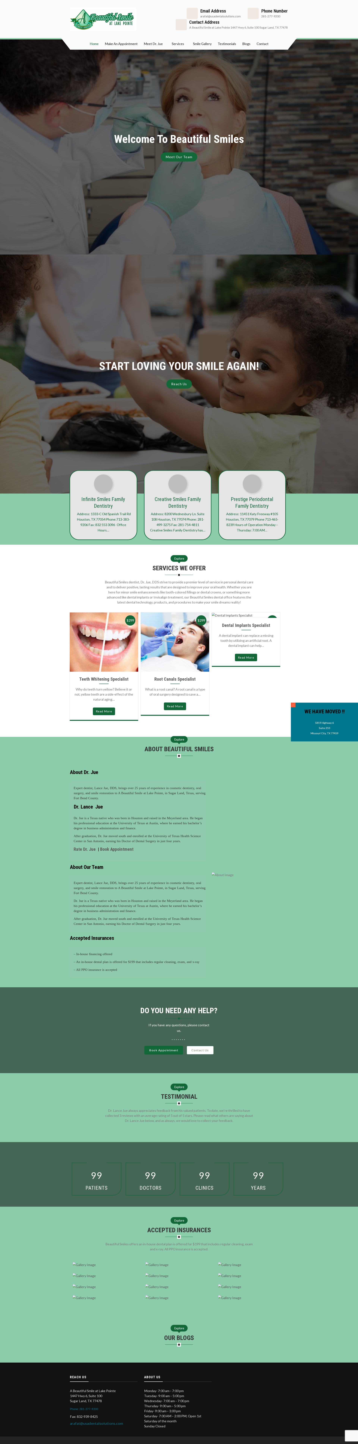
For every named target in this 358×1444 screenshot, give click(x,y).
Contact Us (200, 1050)
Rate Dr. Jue (85, 849)
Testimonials (227, 44)
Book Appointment (117, 849)
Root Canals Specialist (175, 679)
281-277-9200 (270, 16)
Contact (262, 44)
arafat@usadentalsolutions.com (96, 1423)
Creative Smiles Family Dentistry (178, 502)
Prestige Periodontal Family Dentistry (252, 502)
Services (178, 44)
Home (94, 44)
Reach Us (179, 384)
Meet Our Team (179, 157)
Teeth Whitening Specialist (103, 679)
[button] (293, 704)
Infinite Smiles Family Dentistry (103, 502)
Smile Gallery (202, 44)
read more (104, 711)
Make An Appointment (121, 44)
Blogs (246, 44)
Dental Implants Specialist (246, 625)
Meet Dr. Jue (153, 44)
